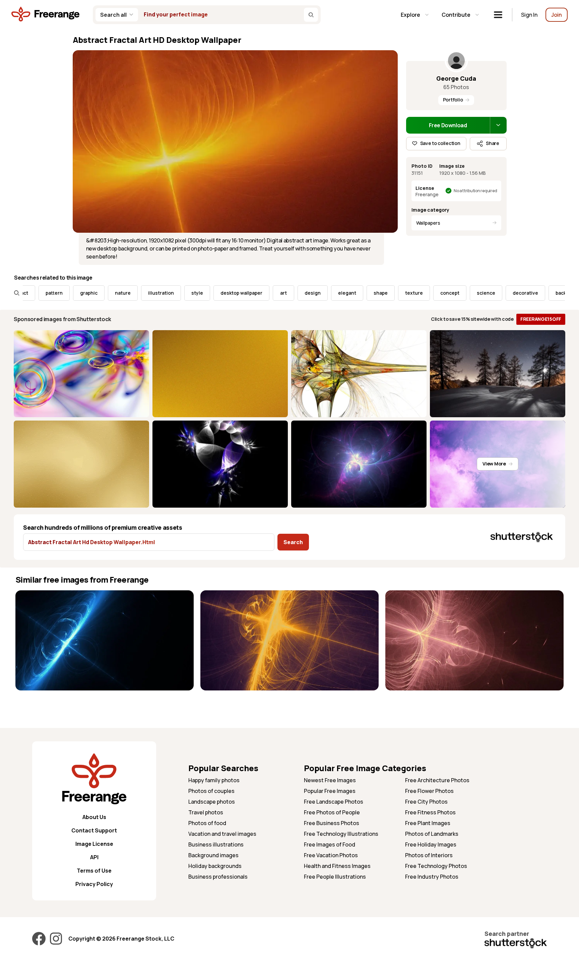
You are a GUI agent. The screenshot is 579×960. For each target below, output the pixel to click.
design (284, 293)
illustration (132, 293)
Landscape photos (211, 801)
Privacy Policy (94, 884)
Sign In (529, 14)
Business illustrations (216, 844)
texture (385, 293)
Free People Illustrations (335, 876)
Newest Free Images (330, 780)
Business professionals (218, 876)
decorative (496, 293)
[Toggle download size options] (498, 125)
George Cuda (456, 78)
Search (293, 542)
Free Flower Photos (429, 791)
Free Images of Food (329, 844)
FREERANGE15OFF (540, 319)
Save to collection (440, 143)
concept (421, 293)
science (457, 293)
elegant (318, 293)
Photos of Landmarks (431, 833)
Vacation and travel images (222, 833)
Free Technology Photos (436, 866)
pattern (25, 293)
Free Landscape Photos (333, 801)
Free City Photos (426, 801)
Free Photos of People (332, 812)
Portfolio (453, 99)
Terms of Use (94, 870)
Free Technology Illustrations (341, 833)
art (254, 293)
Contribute (456, 14)
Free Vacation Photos (331, 855)
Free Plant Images (427, 823)
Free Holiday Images (430, 844)
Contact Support (94, 830)
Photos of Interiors (429, 855)
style (168, 293)
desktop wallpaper (213, 293)
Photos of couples (211, 791)
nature (94, 293)
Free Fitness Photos (430, 812)
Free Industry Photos (431, 876)
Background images (213, 855)
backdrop (537, 293)
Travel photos (205, 812)
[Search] (311, 15)
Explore (410, 14)
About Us (94, 817)
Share (492, 143)
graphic (60, 293)
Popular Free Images (330, 791)
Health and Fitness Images (337, 866)
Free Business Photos (331, 823)
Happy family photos (214, 780)
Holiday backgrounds (215, 866)
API (94, 857)
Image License (94, 843)
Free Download (448, 125)
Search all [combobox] (113, 14)
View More (494, 463)
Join (556, 14)
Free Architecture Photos (437, 780)
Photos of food (207, 823)
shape (352, 293)
